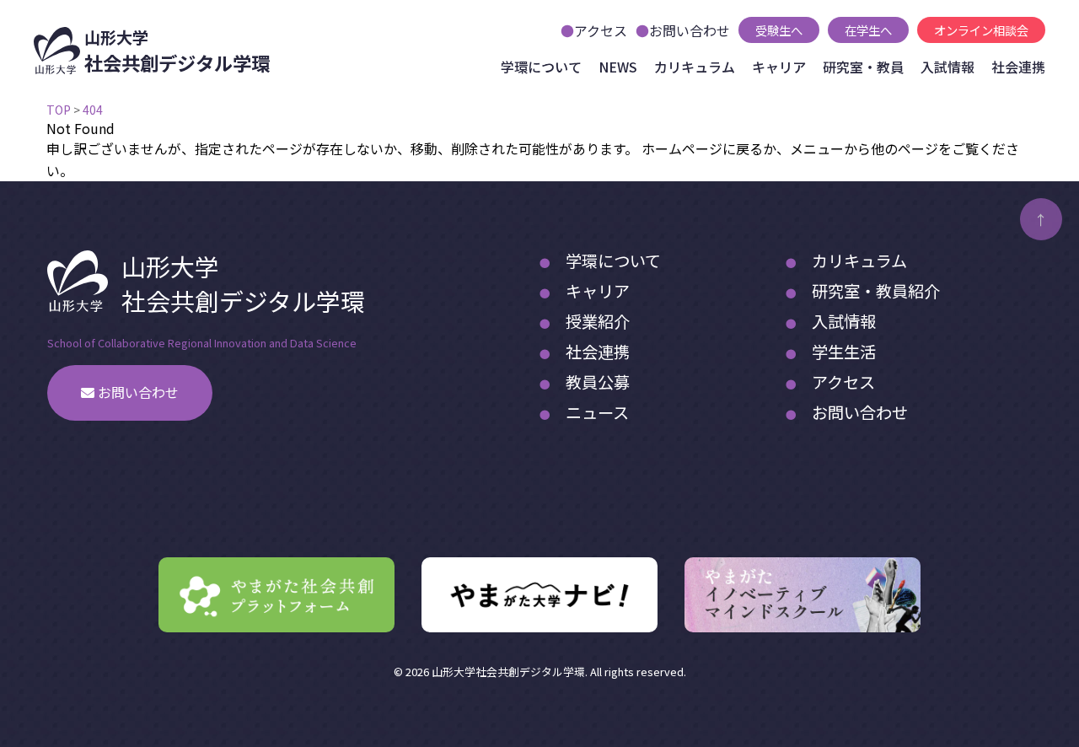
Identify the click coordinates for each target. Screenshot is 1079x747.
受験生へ (779, 30)
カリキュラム (694, 66)
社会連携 (1018, 66)
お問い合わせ (689, 30)
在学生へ (868, 30)
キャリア (779, 66)
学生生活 (844, 351)
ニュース (597, 412)
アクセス (600, 30)
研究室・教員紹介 (876, 291)
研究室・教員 (863, 66)
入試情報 (947, 66)
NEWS (618, 66)
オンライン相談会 (981, 30)
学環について (541, 66)
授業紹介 (598, 321)
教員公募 (598, 382)
